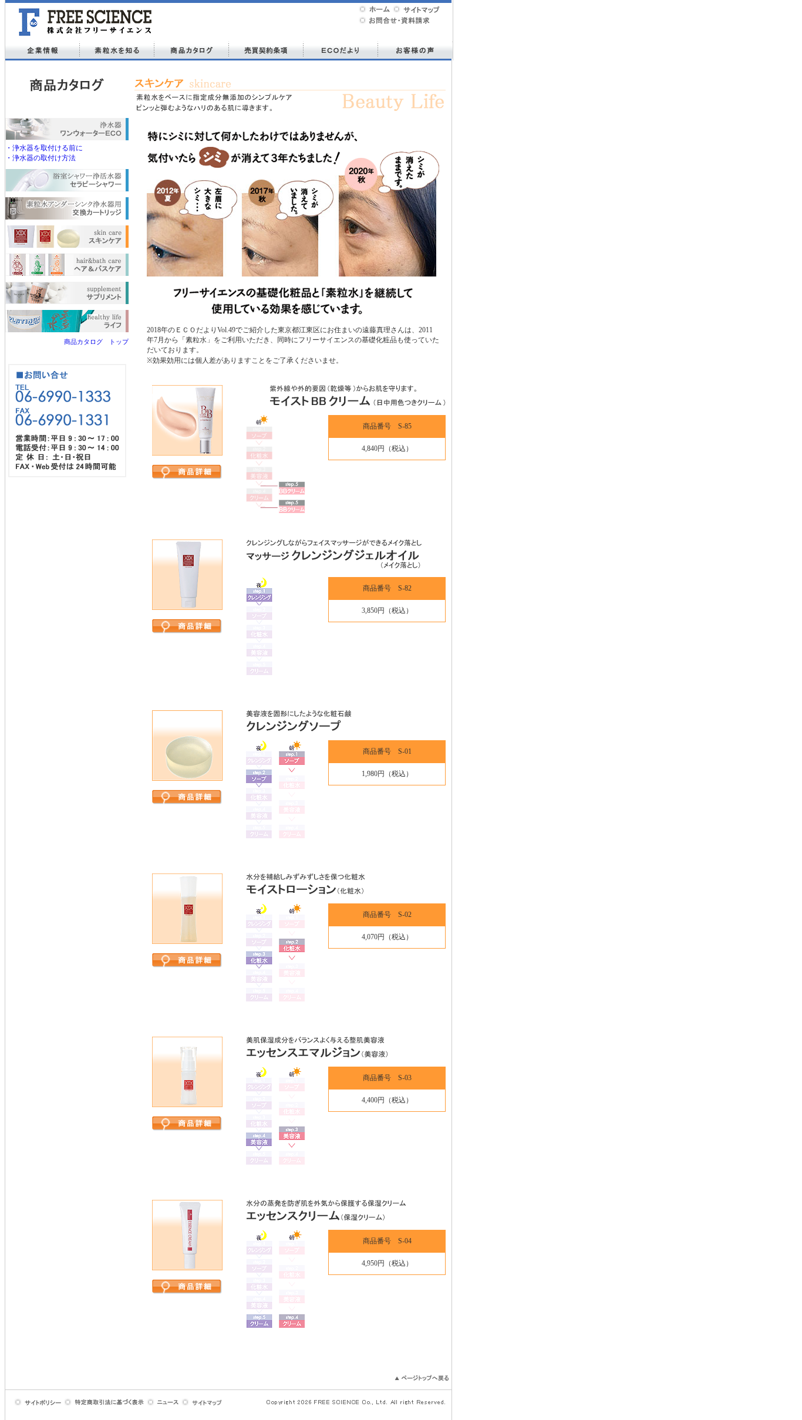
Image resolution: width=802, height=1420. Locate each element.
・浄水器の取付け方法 (40, 158)
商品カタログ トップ (96, 342)
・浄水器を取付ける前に (44, 148)
